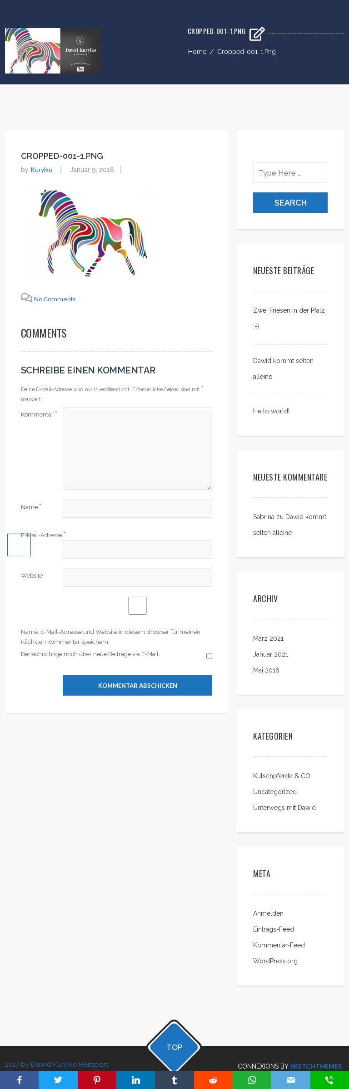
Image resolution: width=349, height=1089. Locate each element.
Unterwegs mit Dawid (284, 807)
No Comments (54, 299)
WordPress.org (275, 961)
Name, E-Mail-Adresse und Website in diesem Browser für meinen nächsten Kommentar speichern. (110, 636)
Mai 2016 (266, 670)
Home (197, 51)
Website (32, 575)
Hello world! (271, 411)
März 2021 (268, 638)
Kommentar (39, 414)
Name (31, 506)
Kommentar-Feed (279, 945)
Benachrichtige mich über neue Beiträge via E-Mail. (90, 654)
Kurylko (41, 169)
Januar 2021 (270, 654)
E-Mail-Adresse (43, 534)
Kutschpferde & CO (281, 776)
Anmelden (268, 913)
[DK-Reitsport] (53, 70)
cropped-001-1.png (62, 156)
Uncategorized (275, 791)
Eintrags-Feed (273, 929)
